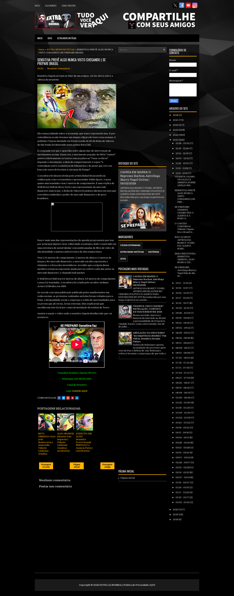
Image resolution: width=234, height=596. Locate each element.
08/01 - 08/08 (183, 353)
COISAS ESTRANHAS (130, 245)
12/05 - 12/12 (182, 158)
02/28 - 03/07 (183, 462)
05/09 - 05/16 (183, 412)
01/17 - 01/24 (182, 492)
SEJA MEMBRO (51, 5)
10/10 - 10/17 (182, 303)
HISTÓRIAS (153, 251)
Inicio (37, 5)
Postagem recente (46, 465)
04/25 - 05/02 (183, 422)
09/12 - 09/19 (183, 323)
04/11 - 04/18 (182, 432)
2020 (176, 509)
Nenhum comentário (58, 68)
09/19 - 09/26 (183, 318)
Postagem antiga (107, 465)
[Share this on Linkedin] (77, 398)
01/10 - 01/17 (182, 497)
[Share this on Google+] (68, 398)
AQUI (152, 585)
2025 (176, 120)
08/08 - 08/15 (183, 348)
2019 (176, 514)
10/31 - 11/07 (182, 288)
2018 (176, 519)
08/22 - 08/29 (183, 338)
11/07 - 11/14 (182, 283)
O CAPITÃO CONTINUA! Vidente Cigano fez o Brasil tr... (184, 228)
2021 (176, 140)
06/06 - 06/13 (183, 392)
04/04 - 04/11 (183, 437)
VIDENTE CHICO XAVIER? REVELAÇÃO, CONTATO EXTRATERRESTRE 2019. (148, 309)
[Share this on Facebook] (59, 398)
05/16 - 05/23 (183, 407)
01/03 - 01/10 (183, 502)
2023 (176, 130)
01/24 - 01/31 (182, 487)
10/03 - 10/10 (183, 308)
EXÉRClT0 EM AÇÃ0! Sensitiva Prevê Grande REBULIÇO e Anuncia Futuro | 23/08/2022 (84, 442)
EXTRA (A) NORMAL (111, 585)
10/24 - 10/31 (182, 293)
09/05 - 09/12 (183, 328)
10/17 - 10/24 (182, 298)
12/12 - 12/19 (182, 153)
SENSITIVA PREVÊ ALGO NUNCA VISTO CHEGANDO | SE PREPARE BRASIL (71, 61)
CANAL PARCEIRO (69, 5)
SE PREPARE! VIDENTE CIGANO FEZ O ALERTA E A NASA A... (184, 213)
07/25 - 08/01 (183, 358)
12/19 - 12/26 (182, 148)
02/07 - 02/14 (183, 477)
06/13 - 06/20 (183, 387)
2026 (176, 115)
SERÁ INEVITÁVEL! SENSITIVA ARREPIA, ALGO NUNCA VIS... (185, 258)
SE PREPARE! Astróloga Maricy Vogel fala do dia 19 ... (185, 271)
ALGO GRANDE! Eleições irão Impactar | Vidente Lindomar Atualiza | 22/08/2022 (65, 442)
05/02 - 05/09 (183, 417)
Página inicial (76, 465)
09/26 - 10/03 (183, 313)
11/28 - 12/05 (182, 163)
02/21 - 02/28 (183, 467)
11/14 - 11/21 (182, 173)
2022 (176, 135)
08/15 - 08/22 (183, 343)
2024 (176, 125)
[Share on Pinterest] (72, 398)
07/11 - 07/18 (183, 367)
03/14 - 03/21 (183, 452)
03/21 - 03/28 (183, 447)
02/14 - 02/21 (183, 472)
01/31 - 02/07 (183, 482)
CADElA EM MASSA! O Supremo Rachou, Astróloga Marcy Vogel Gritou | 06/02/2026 (148, 280)
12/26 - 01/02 (183, 143)
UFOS (50, 38)
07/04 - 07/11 (183, 373)
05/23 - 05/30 (183, 402)
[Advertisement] (142, 106)
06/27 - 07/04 (183, 378)
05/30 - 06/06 (183, 397)
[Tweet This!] (63, 398)
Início (41, 49)
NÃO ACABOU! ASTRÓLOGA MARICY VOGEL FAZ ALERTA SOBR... (185, 243)
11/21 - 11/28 (182, 168)
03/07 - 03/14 (183, 457)
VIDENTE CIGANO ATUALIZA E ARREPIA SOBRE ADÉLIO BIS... (185, 181)
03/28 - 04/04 (183, 442)
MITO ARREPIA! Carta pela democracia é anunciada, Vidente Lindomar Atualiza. (46, 443)
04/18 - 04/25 (183, 427)
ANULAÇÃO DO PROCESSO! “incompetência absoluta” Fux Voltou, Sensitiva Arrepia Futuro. (149, 337)
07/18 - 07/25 (183, 362)
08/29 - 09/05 (183, 333)
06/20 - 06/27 (183, 382)
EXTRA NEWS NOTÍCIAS (66, 38)
